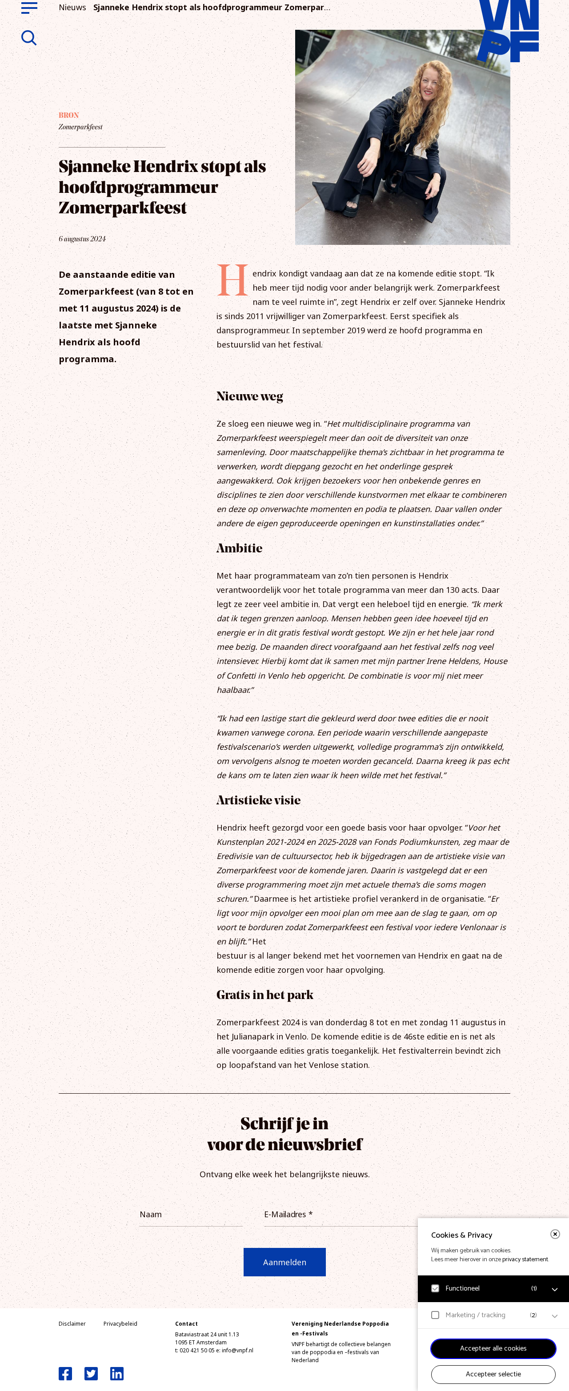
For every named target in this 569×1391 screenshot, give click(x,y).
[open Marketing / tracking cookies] (555, 1316)
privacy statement (525, 1260)
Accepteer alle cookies (493, 1349)
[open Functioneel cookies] (555, 1289)
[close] (555, 1234)
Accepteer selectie (493, 1374)
